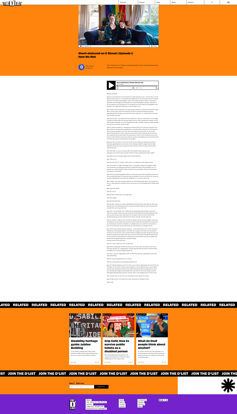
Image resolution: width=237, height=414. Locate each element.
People (140, 402)
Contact (89, 404)
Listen (122, 404)
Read (121, 400)
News (140, 406)
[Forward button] (156, 88)
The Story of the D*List (96, 402)
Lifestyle (142, 400)
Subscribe (101, 387)
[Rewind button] (117, 88)
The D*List (90, 66)
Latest (122, 406)
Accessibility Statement (96, 409)
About (88, 400)
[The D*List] (12, 2)
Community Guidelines (94, 406)
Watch (122, 402)
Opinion (141, 404)
